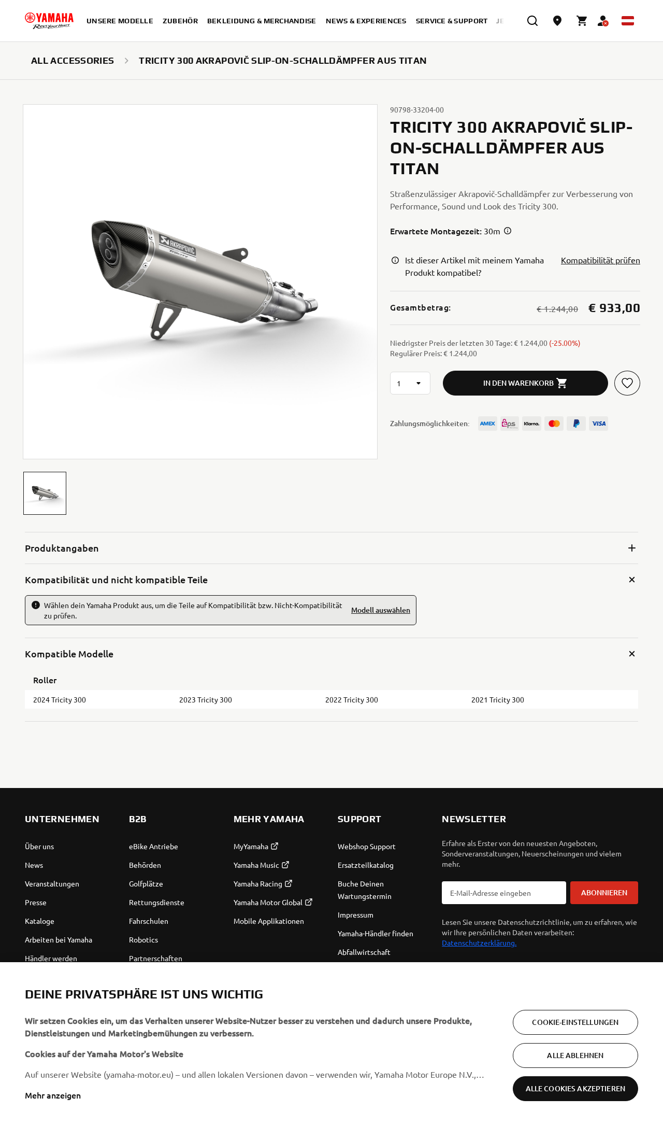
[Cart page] (582, 21)
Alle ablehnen (575, 1055)
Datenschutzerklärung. (479, 942)
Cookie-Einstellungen (575, 1022)
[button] (44, 493)
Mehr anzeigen (53, 1095)
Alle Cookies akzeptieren (575, 1088)
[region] (331, 1044)
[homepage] (49, 20)
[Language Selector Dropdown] (627, 20)
